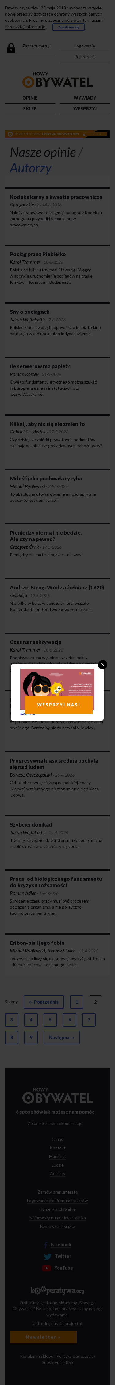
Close (102, 664)
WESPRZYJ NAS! (58, 704)
